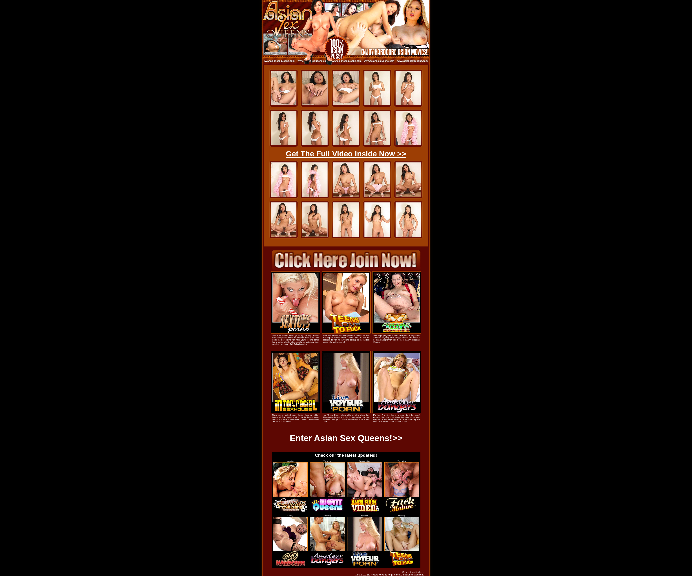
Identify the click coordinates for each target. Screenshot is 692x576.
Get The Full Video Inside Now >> (346, 154)
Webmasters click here (413, 572)
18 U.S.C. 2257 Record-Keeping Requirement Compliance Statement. (389, 574)
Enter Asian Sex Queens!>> (346, 438)
